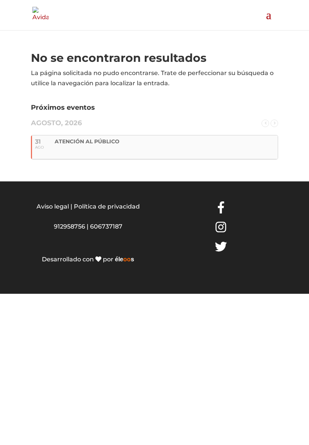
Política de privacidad (107, 206)
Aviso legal (53, 206)
